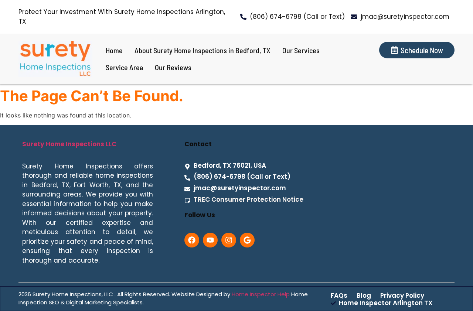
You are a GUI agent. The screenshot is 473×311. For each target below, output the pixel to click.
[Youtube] (210, 240)
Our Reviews (173, 67)
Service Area (124, 67)
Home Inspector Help (261, 294)
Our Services (301, 50)
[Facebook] (191, 240)
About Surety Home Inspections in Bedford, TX (202, 50)
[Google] (247, 240)
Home (114, 50)
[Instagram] (228, 240)
